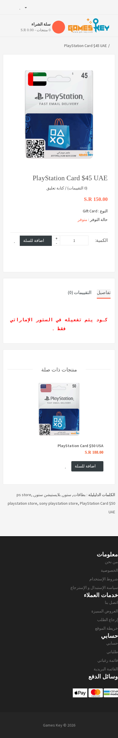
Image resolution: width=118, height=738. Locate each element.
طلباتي (112, 651)
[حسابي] (28, 7)
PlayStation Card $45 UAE (85, 45)
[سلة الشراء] (14, 7)
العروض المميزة (104, 611)
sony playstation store (58, 503)
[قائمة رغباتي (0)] (20, 7)
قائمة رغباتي (107, 660)
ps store (24, 494)
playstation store (22, 503)
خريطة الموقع (106, 628)
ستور (67, 494)
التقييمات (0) (79, 292)
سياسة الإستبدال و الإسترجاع (94, 587)
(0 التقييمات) (77, 188)
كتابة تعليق (55, 188)
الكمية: (101, 240)
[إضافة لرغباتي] (15, 241)
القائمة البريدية (106, 669)
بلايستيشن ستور (47, 494)
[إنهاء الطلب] (7, 7)
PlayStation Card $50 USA (80, 445)
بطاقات (79, 494)
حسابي (112, 643)
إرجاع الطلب (107, 619)
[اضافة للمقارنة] (103, 251)
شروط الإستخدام (103, 579)
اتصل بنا (111, 602)
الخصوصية (109, 570)
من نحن (111, 561)
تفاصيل (104, 292)
